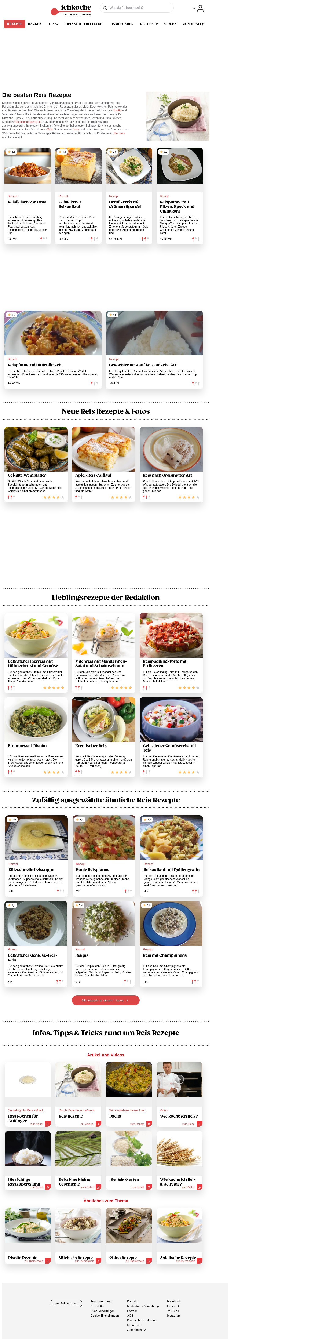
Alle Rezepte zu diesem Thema (103, 1000)
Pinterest (173, 1306)
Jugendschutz (136, 1329)
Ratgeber (149, 24)
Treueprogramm (101, 1301)
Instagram (174, 1315)
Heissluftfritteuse (84, 24)
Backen (35, 24)
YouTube (173, 1311)
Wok (50, 129)
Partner (132, 1311)
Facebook (173, 1301)
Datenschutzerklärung (142, 1320)
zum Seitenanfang (66, 1303)
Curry (76, 129)
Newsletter (98, 1306)
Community (193, 24)
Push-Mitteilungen (103, 1311)
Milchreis (119, 133)
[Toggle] (198, 8)
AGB (130, 1315)
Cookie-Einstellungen (105, 1315)
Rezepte (14, 24)
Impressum (134, 1325)
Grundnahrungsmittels (27, 121)
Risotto (117, 110)
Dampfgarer (122, 24)
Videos (170, 24)
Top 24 (52, 24)
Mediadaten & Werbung (143, 1306)
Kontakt (132, 1301)
